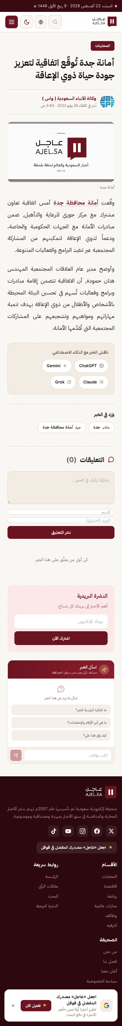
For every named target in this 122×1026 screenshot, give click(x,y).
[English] (41, 22)
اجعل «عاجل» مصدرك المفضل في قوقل (77, 847)
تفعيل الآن (36, 1005)
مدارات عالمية (105, 905)
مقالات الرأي (48, 885)
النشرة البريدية (47, 905)
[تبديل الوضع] (26, 22)
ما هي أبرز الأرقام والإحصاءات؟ (87, 722)
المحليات (102, 45)
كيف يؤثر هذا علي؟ (95, 735)
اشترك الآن (61, 638)
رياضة (112, 895)
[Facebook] (97, 831)
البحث (53, 895)
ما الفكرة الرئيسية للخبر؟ (91, 710)
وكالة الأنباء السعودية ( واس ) (69, 98)
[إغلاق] (13, 1005)
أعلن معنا (109, 970)
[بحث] (55, 22)
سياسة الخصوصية (102, 980)
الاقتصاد (110, 885)
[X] (111, 831)
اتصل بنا (110, 961)
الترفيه (112, 925)
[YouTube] (68, 831)
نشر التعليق (61, 532)
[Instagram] (82, 831)
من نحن (110, 951)
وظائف (111, 915)
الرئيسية (51, 876)
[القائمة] (11, 22)
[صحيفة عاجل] (104, 22)
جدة (101, 427)
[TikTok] (53, 831)
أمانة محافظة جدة (76, 202)
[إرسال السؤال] (16, 755)
